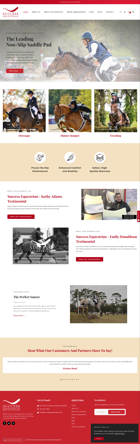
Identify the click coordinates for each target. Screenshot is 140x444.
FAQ (73, 424)
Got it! (99, 438)
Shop (73, 417)
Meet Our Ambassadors (21, 217)
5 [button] (68, 379)
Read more (19, 315)
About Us (75, 408)
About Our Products (79, 411)
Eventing (115, 135)
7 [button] (72, 379)
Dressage (24, 135)
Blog (73, 421)
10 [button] (78, 379)
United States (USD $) (14, 440)
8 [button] (74, 379)
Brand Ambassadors (79, 414)
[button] (121, 12)
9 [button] (76, 379)
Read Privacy (120, 433)
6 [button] (70, 379)
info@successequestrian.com (51, 412)
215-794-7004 (45, 409)
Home (74, 405)
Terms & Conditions (78, 427)
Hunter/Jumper (70, 135)
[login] (125, 12)
